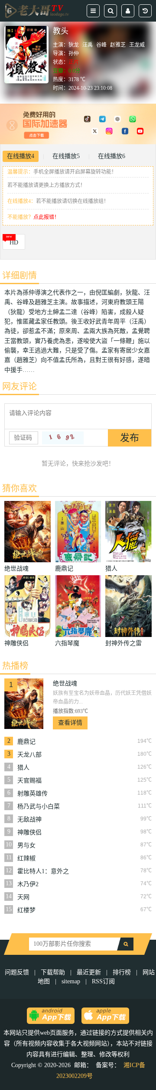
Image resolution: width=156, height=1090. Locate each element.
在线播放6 (111, 156)
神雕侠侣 (29, 832)
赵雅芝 (118, 45)
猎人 (23, 767)
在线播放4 (20, 156)
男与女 (26, 845)
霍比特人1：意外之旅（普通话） (43, 871)
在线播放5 (66, 156)
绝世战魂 (65, 683)
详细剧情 (19, 275)
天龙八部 (29, 754)
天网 (23, 897)
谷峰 (101, 45)
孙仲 (73, 54)
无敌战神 (29, 819)
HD (14, 242)
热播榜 (15, 666)
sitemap (71, 981)
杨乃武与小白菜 (38, 806)
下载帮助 (53, 972)
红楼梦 (26, 910)
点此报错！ (46, 217)
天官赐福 (29, 780)
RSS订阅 (103, 981)
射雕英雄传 (32, 793)
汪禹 (87, 45)
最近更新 (89, 972)
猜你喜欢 (19, 488)
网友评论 (19, 386)
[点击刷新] (63, 437)
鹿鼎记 (26, 741)
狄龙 (73, 45)
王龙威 (137, 45)
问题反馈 (18, 972)
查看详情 (70, 722)
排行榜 (122, 972)
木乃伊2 (28, 884)
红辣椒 (26, 858)
